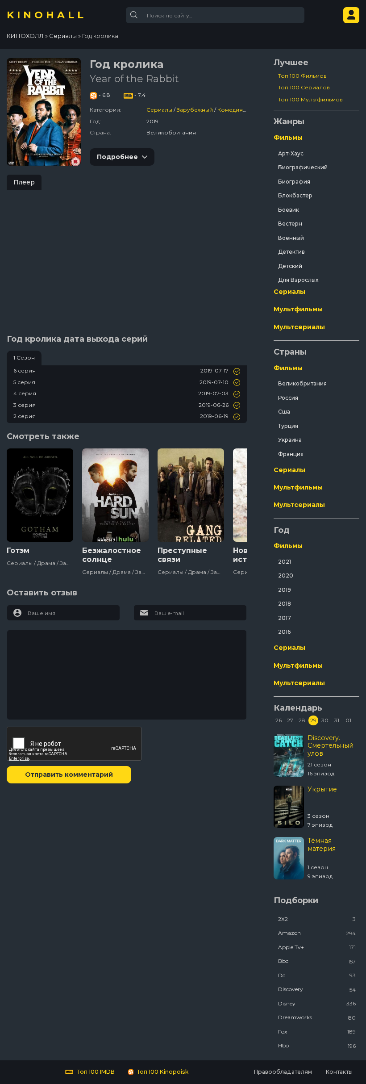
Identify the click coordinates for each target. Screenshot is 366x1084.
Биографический (303, 167)
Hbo (317, 1045)
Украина (290, 439)
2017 (284, 618)
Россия (288, 397)
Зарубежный (195, 109)
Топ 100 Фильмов (302, 75)
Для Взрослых (298, 279)
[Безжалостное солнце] (115, 495)
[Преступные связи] (191, 495)
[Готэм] (40, 495)
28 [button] (302, 720)
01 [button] (348, 720)
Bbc (317, 961)
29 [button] (313, 720)
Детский (290, 266)
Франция (291, 454)
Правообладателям (283, 1071)
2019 (284, 589)
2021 (284, 561)
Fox (317, 1031)
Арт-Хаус (291, 153)
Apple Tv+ (317, 947)
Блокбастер (295, 195)
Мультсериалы (299, 327)
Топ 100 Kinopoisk (162, 1071)
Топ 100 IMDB (95, 1071)
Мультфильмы (298, 309)
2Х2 (317, 919)
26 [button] (278, 720)
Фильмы (288, 138)
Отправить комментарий (69, 774)
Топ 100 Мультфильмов (310, 99)
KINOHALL (47, 15)
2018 (284, 603)
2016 (284, 631)
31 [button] (336, 720)
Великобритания (302, 383)
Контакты (339, 1071)
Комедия (230, 109)
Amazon (317, 932)
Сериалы (159, 109)
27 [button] (290, 720)
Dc (317, 975)
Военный (291, 237)
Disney (317, 1003)
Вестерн (290, 223)
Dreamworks (317, 1017)
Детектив (291, 251)
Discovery (317, 989)
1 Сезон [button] (24, 357)
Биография (294, 181)
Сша (284, 411)
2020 (285, 575)
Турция (288, 426)
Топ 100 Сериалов (304, 87)
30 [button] (325, 720)
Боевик (288, 209)
